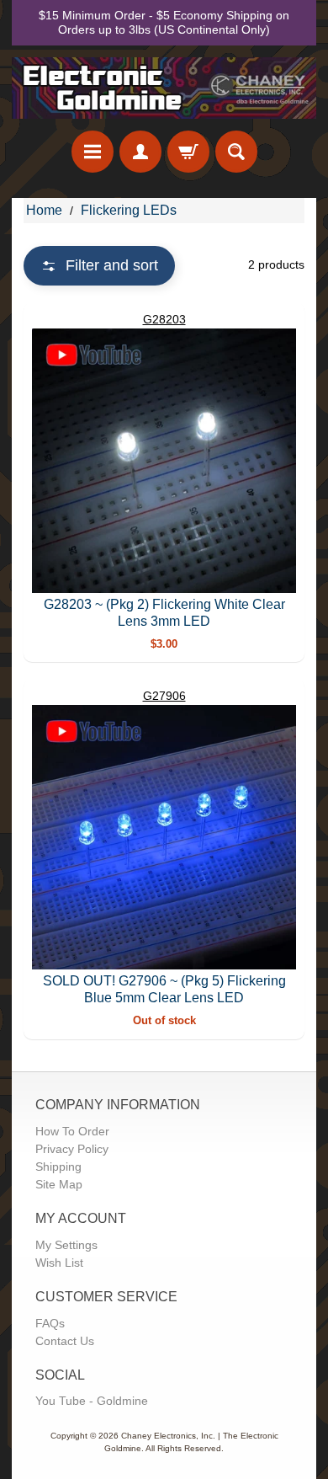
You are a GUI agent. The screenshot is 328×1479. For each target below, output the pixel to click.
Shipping (58, 1166)
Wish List (59, 1262)
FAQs (50, 1323)
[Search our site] (236, 152)
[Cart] (188, 152)
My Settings (66, 1245)
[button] (99, 266)
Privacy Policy (71, 1149)
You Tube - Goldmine (91, 1400)
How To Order (72, 1131)
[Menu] (92, 152)
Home (44, 210)
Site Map (58, 1184)
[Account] (140, 152)
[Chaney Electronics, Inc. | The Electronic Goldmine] (164, 88)
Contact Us (64, 1341)
